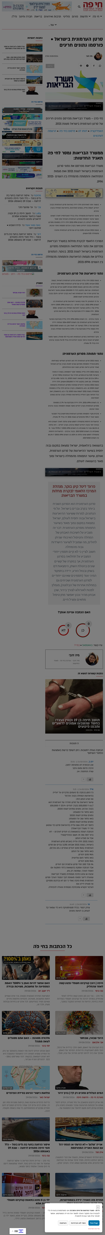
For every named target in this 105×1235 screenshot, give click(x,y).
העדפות (63, 1223)
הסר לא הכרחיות (78, 1223)
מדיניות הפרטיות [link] (94, 1229)
